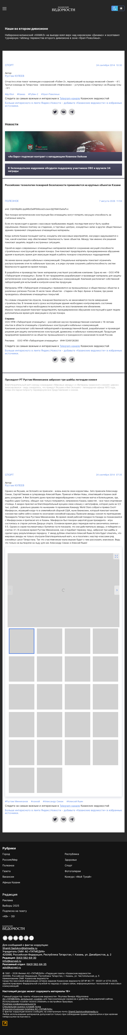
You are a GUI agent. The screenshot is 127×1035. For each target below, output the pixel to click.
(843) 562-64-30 (26, 957)
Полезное (12, 200)
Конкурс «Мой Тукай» (78, 876)
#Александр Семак (53, 801)
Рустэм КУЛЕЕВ (14, 75)
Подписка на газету (14, 910)
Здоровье (71, 859)
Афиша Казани (11, 882)
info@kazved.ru (11, 961)
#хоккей (35, 801)
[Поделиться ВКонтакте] (63, 112)
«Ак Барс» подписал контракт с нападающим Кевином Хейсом (47, 156)
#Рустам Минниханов (16, 801)
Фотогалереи (73, 871)
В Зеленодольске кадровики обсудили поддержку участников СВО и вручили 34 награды (59, 170)
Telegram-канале (70, 98)
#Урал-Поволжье (50, 94)
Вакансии (8, 876)
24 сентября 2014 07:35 (109, 474)
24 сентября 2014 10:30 (109, 65)
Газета (6, 871)
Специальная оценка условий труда (21, 1006)
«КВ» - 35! (8, 916)
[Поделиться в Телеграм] (72, 112)
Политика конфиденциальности (19, 1004)
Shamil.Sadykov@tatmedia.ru (19, 948)
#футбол (10, 94)
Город (6, 854)
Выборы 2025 (10, 905)
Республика (72, 854)
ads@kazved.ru (11, 967)
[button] (21, 641)
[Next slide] (116, 590)
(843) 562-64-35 (36, 964)
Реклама (7, 900)
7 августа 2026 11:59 (110, 201)
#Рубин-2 (33, 94)
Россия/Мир (10, 859)
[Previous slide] (10, 590)
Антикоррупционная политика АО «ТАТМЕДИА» (27, 1009)
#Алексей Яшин (75, 801)
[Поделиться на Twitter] (55, 112)
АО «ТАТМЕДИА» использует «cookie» (22, 999)
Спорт (9, 65)
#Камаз (21, 94)
